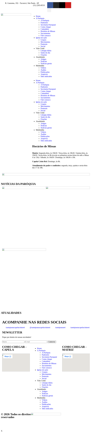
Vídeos (43, 68)
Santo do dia (45, 53)
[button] (49, 10)
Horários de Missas (48, 31)
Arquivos (44, 74)
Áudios (43, 70)
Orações (44, 55)
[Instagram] (56, 5)
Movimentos (45, 42)
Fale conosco (46, 36)
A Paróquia (40, 18)
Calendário (45, 29)
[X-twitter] (62, 5)
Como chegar (46, 27)
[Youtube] (68, 5)
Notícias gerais (46, 63)
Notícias (44, 61)
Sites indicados (46, 76)
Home (38, 16)
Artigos (43, 59)
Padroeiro (44, 23)
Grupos (43, 40)
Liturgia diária (46, 51)
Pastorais (44, 44)
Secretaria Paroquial (48, 25)
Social (43, 46)
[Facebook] (50, 5)
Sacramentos (45, 33)
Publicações (45, 72)
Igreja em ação (41, 38)
